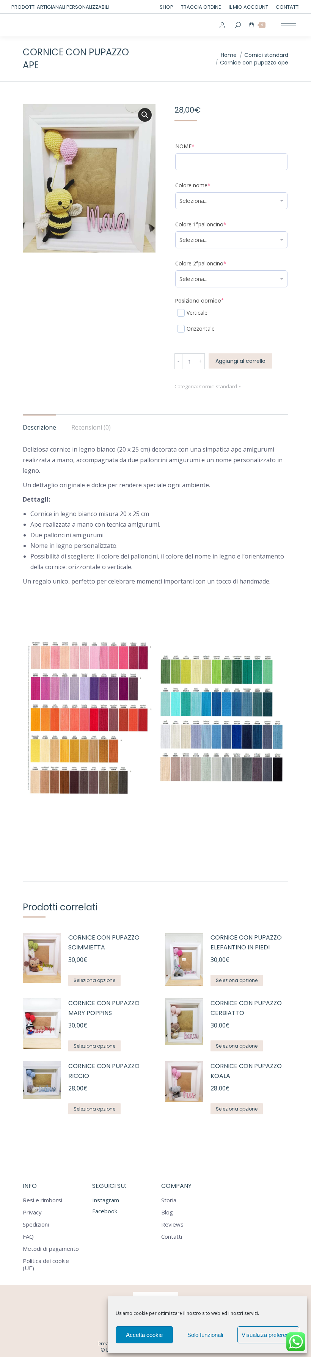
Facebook (104, 1211)
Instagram (105, 1200)
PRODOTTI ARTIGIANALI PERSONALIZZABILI (60, 7)
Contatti (171, 1236)
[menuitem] (166, 7)
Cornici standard (218, 386)
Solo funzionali (205, 1335)
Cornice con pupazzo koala (246, 1071)
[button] (145, 115)
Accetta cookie (144, 1335)
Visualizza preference (268, 1335)
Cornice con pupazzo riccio (104, 1071)
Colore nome (204, 185)
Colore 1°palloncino (212, 224)
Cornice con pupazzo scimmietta (104, 942)
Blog (167, 1212)
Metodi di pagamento (51, 1248)
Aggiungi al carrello (240, 361)
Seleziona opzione (94, 980)
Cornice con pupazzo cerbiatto (246, 1008)
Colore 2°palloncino (212, 263)
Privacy (32, 1212)
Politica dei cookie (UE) (46, 1264)
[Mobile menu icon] (289, 25)
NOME (196, 146)
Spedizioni (36, 1224)
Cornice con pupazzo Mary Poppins (104, 1008)
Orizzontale (201, 328)
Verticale (197, 312)
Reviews (172, 1224)
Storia (168, 1200)
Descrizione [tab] (39, 427)
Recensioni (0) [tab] (91, 427)
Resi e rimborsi (42, 1200)
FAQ (28, 1236)
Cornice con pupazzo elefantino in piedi (246, 942)
